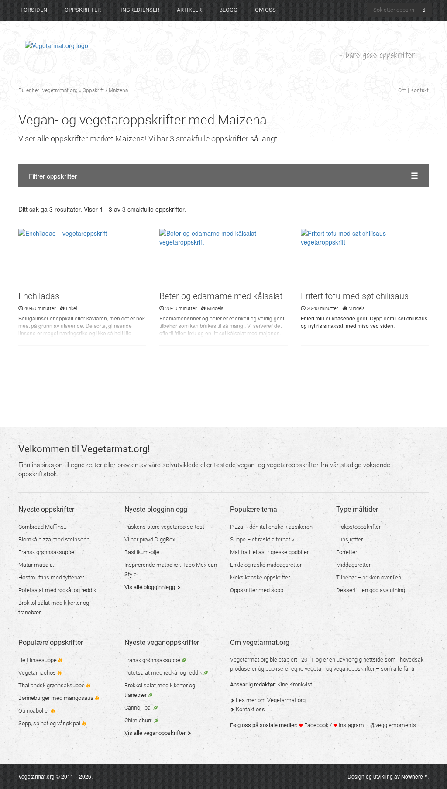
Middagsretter (353, 565)
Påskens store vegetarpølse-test (164, 527)
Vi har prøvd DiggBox (149, 539)
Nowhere (414, 776)
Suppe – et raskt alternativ (262, 539)
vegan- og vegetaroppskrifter (278, 465)
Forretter (346, 552)
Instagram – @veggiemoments (376, 725)
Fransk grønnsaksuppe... (48, 552)
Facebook (315, 725)
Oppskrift (93, 90)
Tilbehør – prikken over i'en (368, 577)
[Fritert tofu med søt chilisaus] (365, 259)
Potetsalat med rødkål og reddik (163, 672)
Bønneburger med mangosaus (56, 698)
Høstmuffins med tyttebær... (52, 577)
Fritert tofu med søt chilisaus (355, 296)
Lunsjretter (349, 539)
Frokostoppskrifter (358, 527)
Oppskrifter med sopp (256, 590)
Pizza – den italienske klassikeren (271, 527)
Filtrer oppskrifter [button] (53, 175)
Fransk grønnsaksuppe (153, 660)
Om (402, 90)
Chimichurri (139, 720)
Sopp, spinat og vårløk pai (50, 723)
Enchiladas (38, 296)
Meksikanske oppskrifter (260, 577)
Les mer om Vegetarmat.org (270, 700)
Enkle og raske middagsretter (266, 565)
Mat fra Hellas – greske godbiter (269, 552)
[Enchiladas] (82, 259)
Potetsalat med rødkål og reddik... (59, 590)
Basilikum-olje (141, 552)
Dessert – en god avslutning (370, 590)
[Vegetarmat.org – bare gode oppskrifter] (56, 45)
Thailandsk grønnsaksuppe (52, 685)
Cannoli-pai (138, 707)
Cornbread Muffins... (43, 527)
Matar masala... (37, 565)
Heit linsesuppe (38, 660)
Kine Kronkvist (294, 684)
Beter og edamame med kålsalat (220, 296)
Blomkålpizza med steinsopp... (55, 539)
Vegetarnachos (37, 672)
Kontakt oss (249, 709)
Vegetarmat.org (60, 90)
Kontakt (419, 90)
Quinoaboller (34, 710)
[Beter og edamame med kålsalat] (223, 259)
